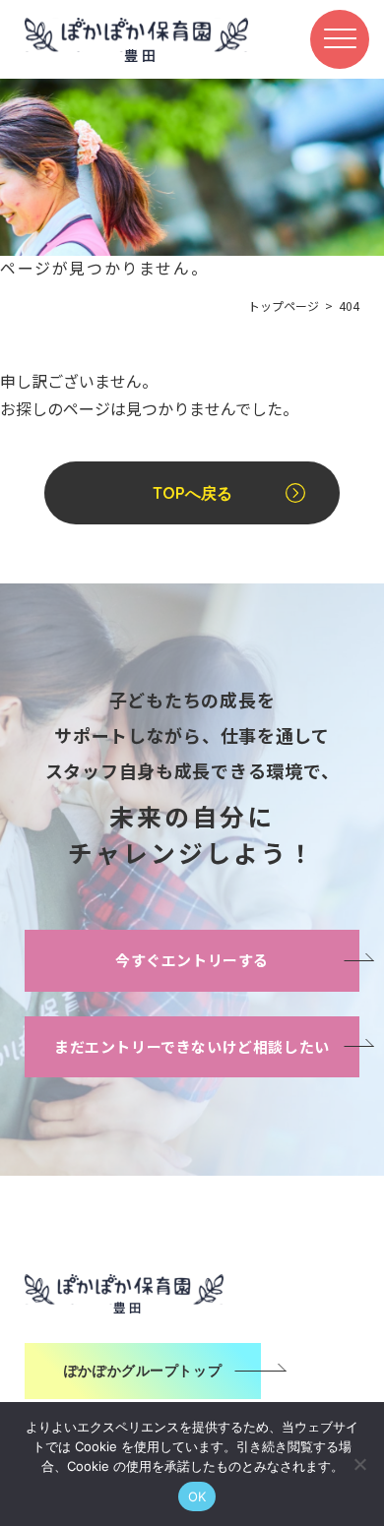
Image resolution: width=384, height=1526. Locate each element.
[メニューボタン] (339, 39)
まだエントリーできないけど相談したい (192, 1046)
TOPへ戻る (192, 493)
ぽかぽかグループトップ (143, 1370)
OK (197, 1496)
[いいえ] (359, 1464)
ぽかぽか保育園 (136, 39)
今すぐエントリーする (192, 959)
